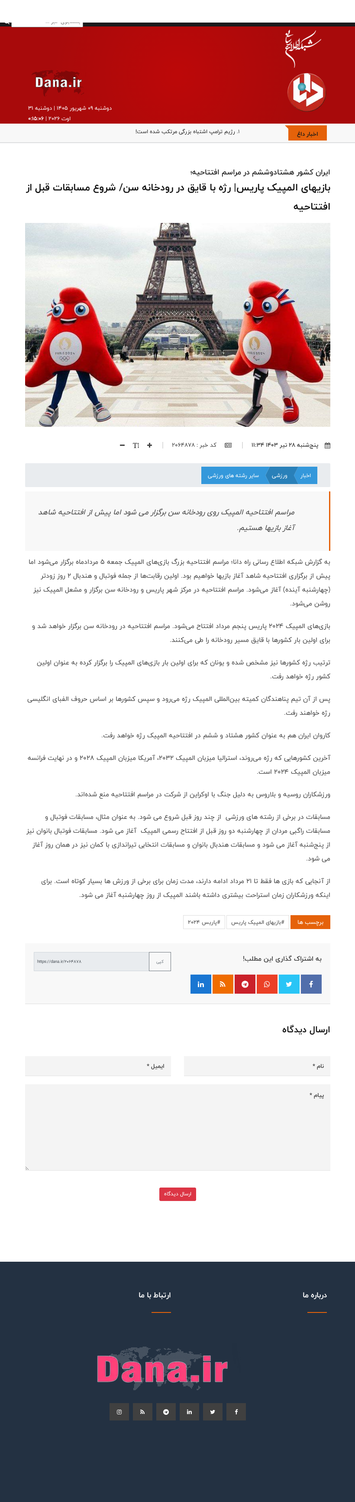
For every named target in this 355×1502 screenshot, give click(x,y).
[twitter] (213, 1411)
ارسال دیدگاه (177, 1193)
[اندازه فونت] (132, 445)
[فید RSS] (223, 984)
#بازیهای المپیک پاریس (257, 922)
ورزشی (279, 475)
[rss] (142, 1411)
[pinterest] (166, 1411)
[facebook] (236, 1411)
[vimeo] (119, 1411)
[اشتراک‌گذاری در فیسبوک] (311, 984)
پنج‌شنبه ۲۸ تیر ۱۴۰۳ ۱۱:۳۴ (285, 445)
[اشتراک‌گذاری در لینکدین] (200, 984)
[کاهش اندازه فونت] (119, 445)
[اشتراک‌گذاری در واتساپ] (267, 984)
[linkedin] (189, 1411)
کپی (160, 961)
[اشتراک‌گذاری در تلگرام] (245, 984)
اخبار (305, 475)
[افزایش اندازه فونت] (146, 445)
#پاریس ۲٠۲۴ (204, 922)
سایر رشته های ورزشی (233, 475)
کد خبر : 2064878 (195, 445)
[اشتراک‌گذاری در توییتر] (289, 984)
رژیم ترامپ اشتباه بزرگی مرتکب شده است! (185, 131)
